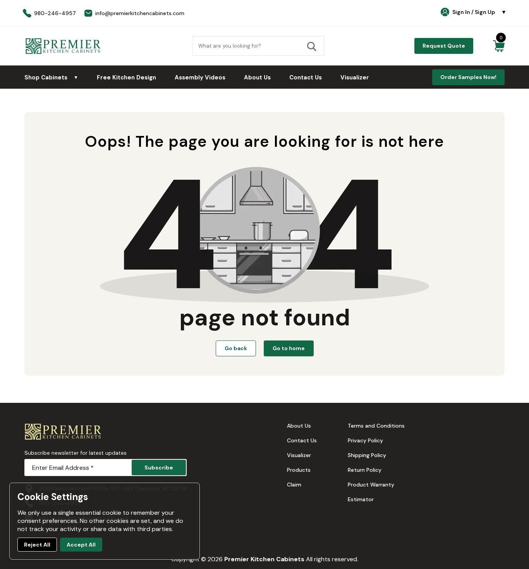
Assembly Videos (200, 77)
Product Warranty (371, 484)
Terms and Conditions (376, 425)
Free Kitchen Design (126, 77)
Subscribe (158, 467)
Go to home (289, 348)
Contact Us (305, 77)
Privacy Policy (365, 440)
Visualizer (354, 77)
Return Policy (364, 469)
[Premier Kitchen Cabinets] (63, 46)
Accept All (81, 544)
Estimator (361, 499)
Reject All (37, 544)
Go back (236, 348)
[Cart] (499, 46)
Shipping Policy (367, 455)
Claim (294, 484)
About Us (257, 77)
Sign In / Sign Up (479, 12)
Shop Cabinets (51, 77)
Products (299, 469)
